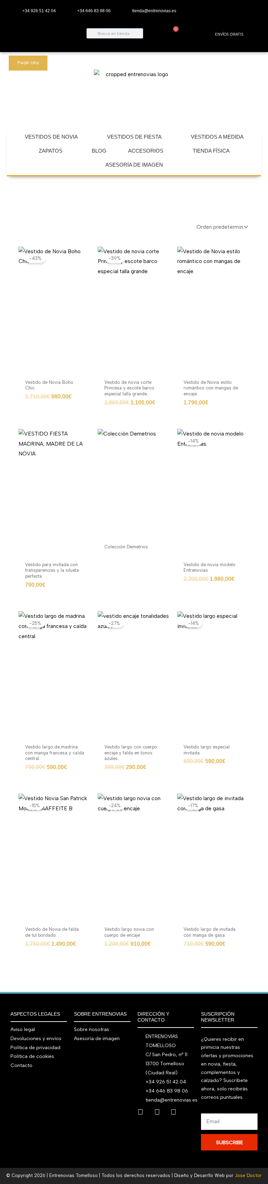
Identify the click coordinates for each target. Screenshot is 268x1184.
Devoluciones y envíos (35, 1039)
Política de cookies (32, 1056)
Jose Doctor (248, 1175)
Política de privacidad (35, 1048)
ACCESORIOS (145, 151)
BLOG (99, 151)
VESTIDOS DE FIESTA (134, 137)
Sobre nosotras (91, 1029)
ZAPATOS (50, 151)
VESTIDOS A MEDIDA (217, 137)
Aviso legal (22, 1029)
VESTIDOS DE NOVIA (51, 137)
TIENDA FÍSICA (211, 151)
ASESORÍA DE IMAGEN (134, 165)
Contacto (21, 1065)
